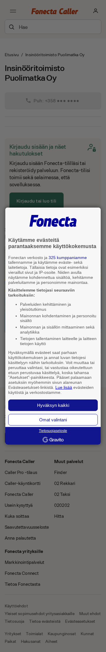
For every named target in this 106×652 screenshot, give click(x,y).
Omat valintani (53, 419)
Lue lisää (63, 387)
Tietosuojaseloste (53, 431)
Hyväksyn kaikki (53, 405)
